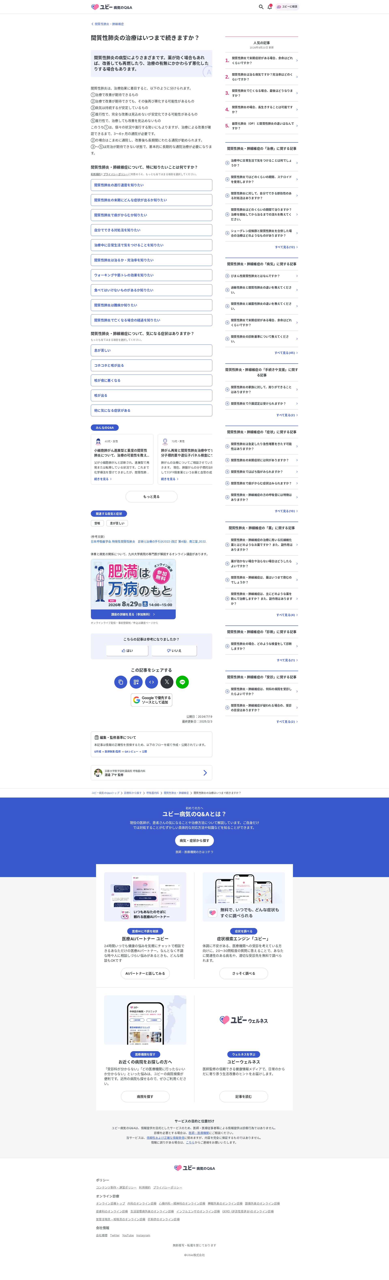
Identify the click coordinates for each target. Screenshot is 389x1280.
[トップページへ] (194, 1171)
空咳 (97, 523)
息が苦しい (117, 523)
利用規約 (96, 174)
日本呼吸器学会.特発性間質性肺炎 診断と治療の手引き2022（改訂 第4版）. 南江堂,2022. (149, 541)
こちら (190, 1142)
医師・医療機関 (199, 1133)
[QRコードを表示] (136, 682)
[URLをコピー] (120, 682)
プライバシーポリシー (115, 174)
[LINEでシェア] (182, 682)
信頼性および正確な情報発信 (165, 1137)
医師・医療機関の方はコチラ (194, 852)
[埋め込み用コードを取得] (151, 682)
